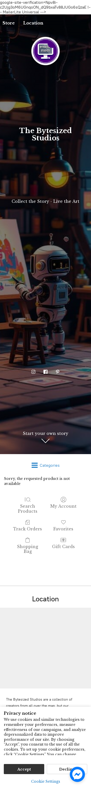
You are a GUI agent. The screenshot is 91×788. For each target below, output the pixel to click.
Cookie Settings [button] (45, 781)
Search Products (27, 508)
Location (33, 23)
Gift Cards (63, 546)
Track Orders (27, 528)
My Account (63, 506)
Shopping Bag (27, 549)
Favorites (63, 528)
